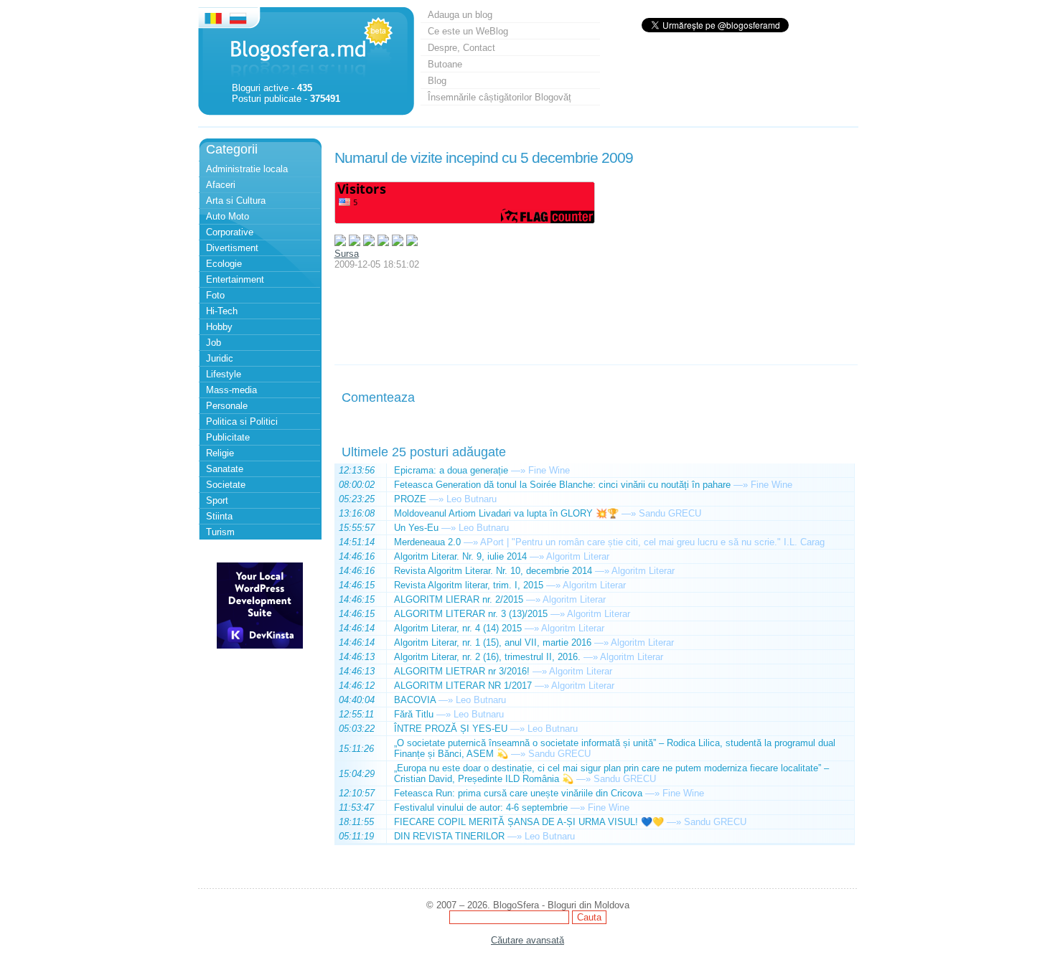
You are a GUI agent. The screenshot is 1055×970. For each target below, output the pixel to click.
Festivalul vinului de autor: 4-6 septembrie (481, 807)
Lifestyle (223, 374)
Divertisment (232, 247)
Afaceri (220, 184)
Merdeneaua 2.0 (427, 542)
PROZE (410, 499)
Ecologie (224, 263)
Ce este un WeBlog (468, 31)
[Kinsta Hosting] (260, 645)
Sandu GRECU (670, 513)
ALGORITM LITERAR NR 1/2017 (463, 685)
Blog (437, 80)
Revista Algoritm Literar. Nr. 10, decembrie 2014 (493, 570)
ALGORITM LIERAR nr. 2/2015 (458, 599)
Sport (217, 500)
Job (213, 342)
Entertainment (235, 279)
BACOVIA (415, 699)
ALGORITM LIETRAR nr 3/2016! (462, 671)
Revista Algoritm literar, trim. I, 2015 (468, 585)
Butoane (445, 64)
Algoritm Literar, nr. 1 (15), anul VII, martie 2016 (492, 642)
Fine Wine (549, 470)
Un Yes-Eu (416, 527)
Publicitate (228, 437)
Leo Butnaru (471, 499)
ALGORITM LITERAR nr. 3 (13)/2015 (471, 613)
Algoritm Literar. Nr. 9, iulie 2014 (460, 556)
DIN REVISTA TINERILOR (449, 836)
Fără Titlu (413, 714)
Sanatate (224, 468)
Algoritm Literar (577, 556)
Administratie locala (247, 169)
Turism (220, 532)
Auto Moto (227, 216)
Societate (225, 484)
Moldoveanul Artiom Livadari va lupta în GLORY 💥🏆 (506, 513)
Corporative (229, 232)
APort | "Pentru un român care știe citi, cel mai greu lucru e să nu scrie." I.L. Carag (652, 542)
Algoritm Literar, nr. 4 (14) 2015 (458, 628)
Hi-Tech (222, 311)
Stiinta (219, 516)
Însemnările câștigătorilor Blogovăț (499, 97)
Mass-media (231, 390)
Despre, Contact (461, 47)
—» (518, 470)
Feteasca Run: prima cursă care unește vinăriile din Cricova (518, 793)
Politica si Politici (242, 421)
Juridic (219, 358)
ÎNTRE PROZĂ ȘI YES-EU (450, 728)
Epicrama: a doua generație (451, 470)
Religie (220, 453)
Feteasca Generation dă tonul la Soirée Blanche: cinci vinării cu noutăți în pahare (562, 484)
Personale (227, 405)
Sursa (346, 253)
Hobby (219, 326)
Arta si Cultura (236, 200)
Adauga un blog (460, 14)
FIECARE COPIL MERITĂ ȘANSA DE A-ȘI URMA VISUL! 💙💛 (529, 821)
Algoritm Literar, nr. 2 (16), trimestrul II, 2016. (487, 656)
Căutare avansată (527, 940)
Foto (215, 295)
